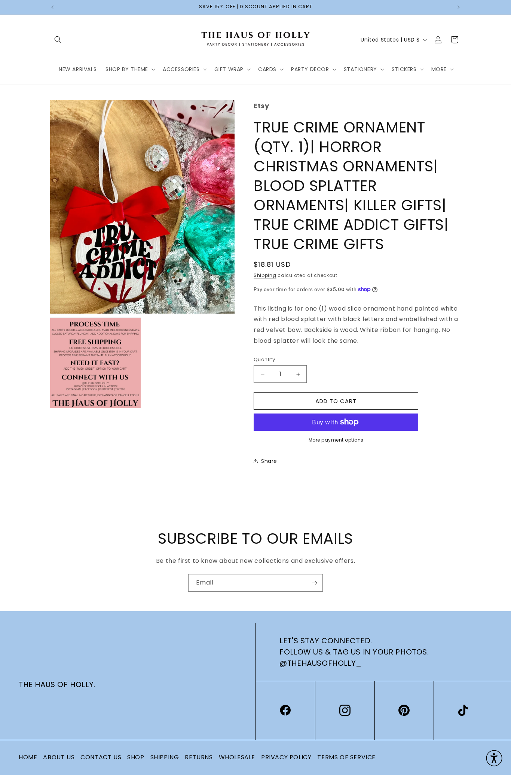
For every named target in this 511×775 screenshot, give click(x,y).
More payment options (336, 440)
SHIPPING (164, 757)
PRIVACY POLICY (286, 757)
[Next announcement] (458, 7)
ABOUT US (58, 757)
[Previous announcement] (52, 7)
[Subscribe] (314, 583)
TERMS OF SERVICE (346, 757)
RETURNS (198, 757)
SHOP (135, 757)
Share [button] (269, 461)
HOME (28, 757)
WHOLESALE (237, 757)
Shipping (265, 275)
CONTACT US (100, 757)
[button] (58, 39)
